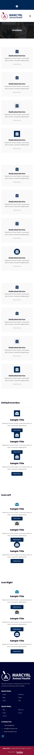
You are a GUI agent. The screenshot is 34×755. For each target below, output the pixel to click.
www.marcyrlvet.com (10, 731)
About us (21, 710)
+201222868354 (9, 725)
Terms (20, 713)
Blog (4, 697)
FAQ (19, 700)
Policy (20, 697)
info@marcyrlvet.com (10, 728)
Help (4, 710)
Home (4, 694)
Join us (5, 716)
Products (21, 694)
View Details (17, 64)
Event (4, 700)
